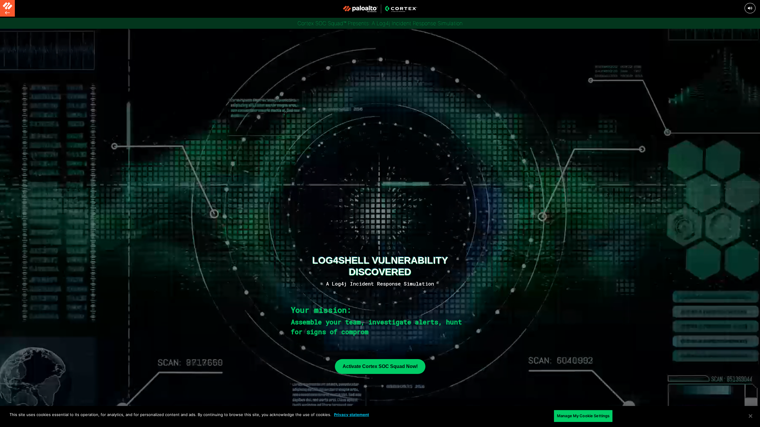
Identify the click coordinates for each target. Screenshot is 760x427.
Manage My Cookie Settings (583, 415)
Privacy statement (351, 414)
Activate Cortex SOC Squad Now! (380, 366)
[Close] (750, 416)
